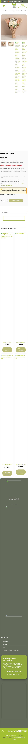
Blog (4, 647)
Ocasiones (10, 10)
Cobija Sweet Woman (20, 342)
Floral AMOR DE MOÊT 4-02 (7, 465)
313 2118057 (15, 668)
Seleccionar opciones (7, 349)
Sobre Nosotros (6, 641)
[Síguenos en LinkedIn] (16, 502)
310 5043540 (17, 666)
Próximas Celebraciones (16, 10)
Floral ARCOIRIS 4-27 (20, 464)
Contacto (5, 644)
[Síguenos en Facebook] (11, 502)
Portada (3, 10)
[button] (4, 6)
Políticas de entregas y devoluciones (11, 650)
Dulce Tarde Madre (7, 342)
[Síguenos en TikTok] (14, 502)
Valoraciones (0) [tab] (5, 212)
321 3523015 (18, 665)
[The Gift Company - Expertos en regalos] (14, 5)
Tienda (6, 10)
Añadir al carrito (15, 200)
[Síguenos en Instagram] (13, 502)
